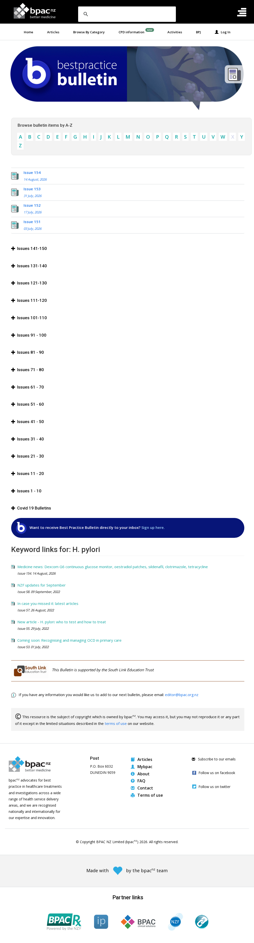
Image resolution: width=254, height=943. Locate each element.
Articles (53, 32)
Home (28, 32)
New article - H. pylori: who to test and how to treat (61, 621)
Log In (224, 32)
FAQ (140, 781)
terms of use (116, 723)
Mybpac (144, 766)
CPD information (131, 32)
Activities (174, 32)
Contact (144, 788)
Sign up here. (153, 527)
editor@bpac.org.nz (181, 694)
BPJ (198, 32)
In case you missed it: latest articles (47, 603)
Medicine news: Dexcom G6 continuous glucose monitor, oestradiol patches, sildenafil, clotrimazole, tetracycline (112, 566)
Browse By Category (89, 32)
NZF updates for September (41, 585)
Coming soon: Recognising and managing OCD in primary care (69, 640)
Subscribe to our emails (216, 759)
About (143, 774)
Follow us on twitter (214, 786)
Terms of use (149, 795)
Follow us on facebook (216, 772)
